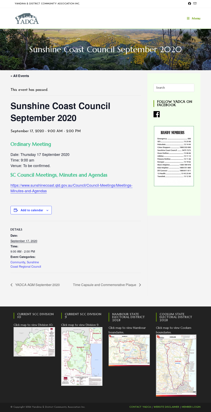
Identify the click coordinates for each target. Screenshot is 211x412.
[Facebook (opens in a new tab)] (189, 4)
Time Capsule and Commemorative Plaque (105, 284)
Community (18, 262)
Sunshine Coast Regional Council (26, 264)
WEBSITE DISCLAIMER (166, 407)
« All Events (20, 75)
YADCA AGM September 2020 (37, 284)
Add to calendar (32, 210)
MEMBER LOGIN (191, 407)
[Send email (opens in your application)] (194, 4)
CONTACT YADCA (140, 407)
